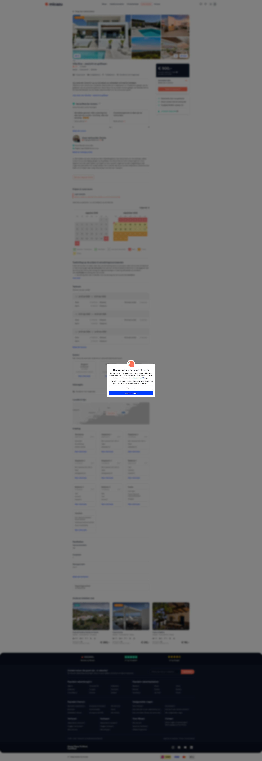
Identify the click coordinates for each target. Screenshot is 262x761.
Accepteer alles (131, 393)
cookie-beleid (138, 378)
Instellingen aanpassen (131, 388)
